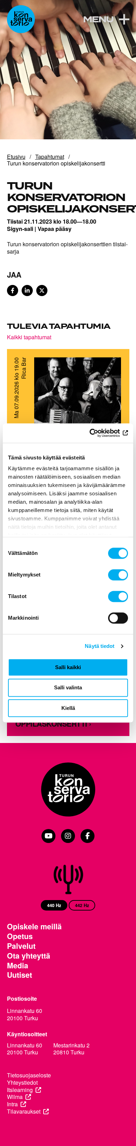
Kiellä (68, 708)
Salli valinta (68, 688)
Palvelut (21, 946)
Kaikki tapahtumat (29, 337)
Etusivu (16, 156)
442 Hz (82, 905)
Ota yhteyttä (28, 956)
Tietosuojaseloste (29, 1075)
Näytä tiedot (99, 646)
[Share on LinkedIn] (27, 290)
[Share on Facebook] (12, 290)
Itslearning (20, 1090)
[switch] (118, 574)
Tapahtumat (49, 156)
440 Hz (54, 905)
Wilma (15, 1097)
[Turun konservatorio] (68, 790)
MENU (98, 20)
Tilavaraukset (23, 1111)
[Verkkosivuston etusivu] (21, 19)
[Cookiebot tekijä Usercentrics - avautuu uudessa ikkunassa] (98, 433)
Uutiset (19, 975)
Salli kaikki (68, 667)
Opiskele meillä (34, 926)
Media (17, 965)
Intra (12, 1104)
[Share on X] (41, 290)
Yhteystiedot (22, 1082)
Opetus (20, 936)
